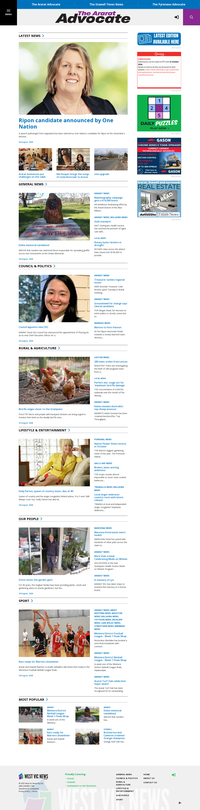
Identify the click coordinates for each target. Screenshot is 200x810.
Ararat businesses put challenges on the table (32, 175)
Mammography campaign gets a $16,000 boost (108, 199)
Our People (29, 519)
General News (31, 184)
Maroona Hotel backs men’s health (110, 534)
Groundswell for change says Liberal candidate (110, 305)
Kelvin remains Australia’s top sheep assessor (108, 408)
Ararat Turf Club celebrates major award (110, 682)
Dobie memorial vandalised (34, 245)
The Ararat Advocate (46, 4)
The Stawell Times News (106, 4)
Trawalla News (103, 487)
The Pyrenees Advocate (168, 4)
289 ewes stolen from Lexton (111, 361)
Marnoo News (102, 323)
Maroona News (103, 528)
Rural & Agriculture (37, 348)
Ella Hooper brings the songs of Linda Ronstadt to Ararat (73, 175)
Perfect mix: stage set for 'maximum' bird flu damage (109, 384)
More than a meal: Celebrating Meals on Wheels (110, 557)
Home (146, 774)
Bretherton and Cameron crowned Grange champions (114, 735)
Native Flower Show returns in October (110, 445)
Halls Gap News (103, 463)
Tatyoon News (102, 619)
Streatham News (104, 626)
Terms (34, 791)
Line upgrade (101, 174)
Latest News (29, 35)
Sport (24, 600)
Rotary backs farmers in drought (107, 244)
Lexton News (101, 357)
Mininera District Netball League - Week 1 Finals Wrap (110, 659)
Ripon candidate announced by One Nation (66, 123)
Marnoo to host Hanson (107, 327)
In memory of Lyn (104, 580)
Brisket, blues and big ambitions (106, 469)
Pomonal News (103, 439)
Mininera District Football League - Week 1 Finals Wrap (110, 635)
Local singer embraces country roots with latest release (108, 497)
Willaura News (119, 217)
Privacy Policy (24, 791)
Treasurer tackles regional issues (109, 281)
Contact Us (150, 782)
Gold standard (102, 221)
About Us (148, 778)
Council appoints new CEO (33, 327)
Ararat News (101, 193)
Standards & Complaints (29, 788)
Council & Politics (35, 266)
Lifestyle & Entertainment (42, 430)
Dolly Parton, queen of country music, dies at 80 (46, 491)
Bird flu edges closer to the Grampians (41, 409)
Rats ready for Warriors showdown (38, 661)
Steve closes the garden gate (36, 579)
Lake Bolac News (110, 622)
